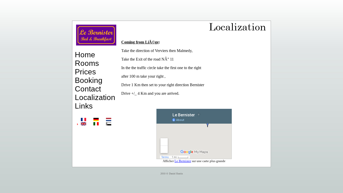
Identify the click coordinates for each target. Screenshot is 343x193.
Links (84, 106)
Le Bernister (183, 161)
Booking (88, 80)
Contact (88, 89)
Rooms (87, 63)
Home (85, 55)
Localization (95, 97)
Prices (85, 72)
